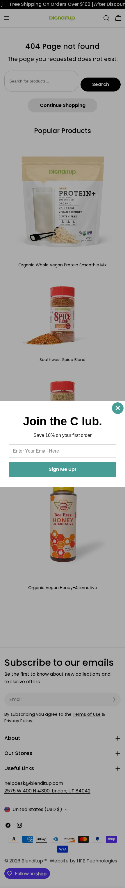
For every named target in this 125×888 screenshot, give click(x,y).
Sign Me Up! (62, 469)
